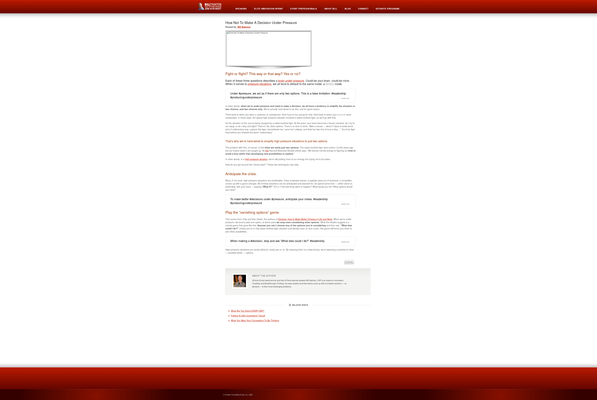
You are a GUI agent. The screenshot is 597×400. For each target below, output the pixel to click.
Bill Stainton (244, 26)
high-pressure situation (256, 159)
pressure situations (259, 84)
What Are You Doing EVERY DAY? (247, 310)
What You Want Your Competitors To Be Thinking (255, 320)
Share (349, 262)
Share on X (345, 98)
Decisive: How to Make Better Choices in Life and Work (305, 219)
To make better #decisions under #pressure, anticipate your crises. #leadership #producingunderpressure (279, 201)
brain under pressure (291, 80)
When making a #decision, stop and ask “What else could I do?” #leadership (277, 241)
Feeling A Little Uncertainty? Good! (248, 315)
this (267, 150)
